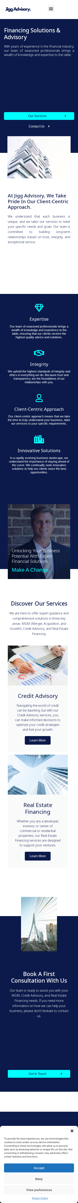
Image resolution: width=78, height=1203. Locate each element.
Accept (39, 1168)
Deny (39, 1179)
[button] (72, 1131)
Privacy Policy (40, 1198)
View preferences (39, 1190)
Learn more (38, 740)
